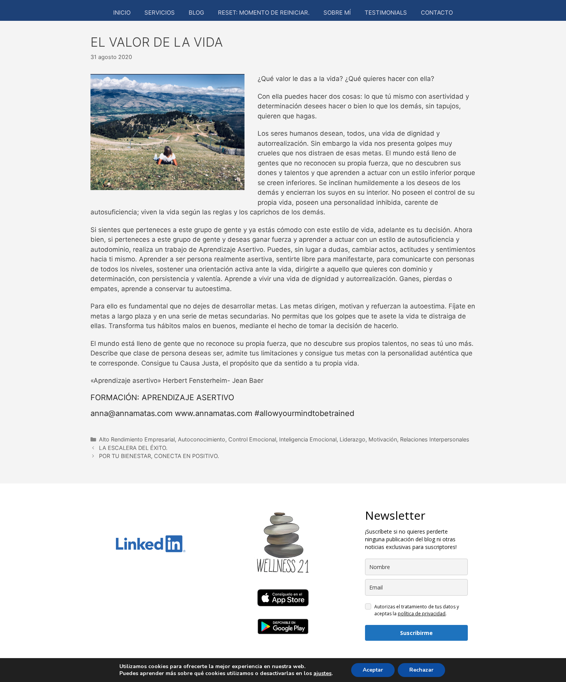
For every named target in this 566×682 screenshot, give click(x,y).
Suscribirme (416, 633)
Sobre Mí (337, 12)
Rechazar (421, 670)
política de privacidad (421, 613)
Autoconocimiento (201, 439)
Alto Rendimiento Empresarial (137, 439)
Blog (196, 12)
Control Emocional (252, 439)
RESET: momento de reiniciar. (264, 12)
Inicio (122, 12)
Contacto (437, 12)
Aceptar (373, 670)
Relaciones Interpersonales (434, 439)
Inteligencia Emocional (308, 439)
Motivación (382, 439)
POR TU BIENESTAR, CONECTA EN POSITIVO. (159, 456)
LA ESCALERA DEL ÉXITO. (133, 448)
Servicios (159, 12)
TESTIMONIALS (386, 12)
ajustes (322, 673)
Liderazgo (352, 439)
